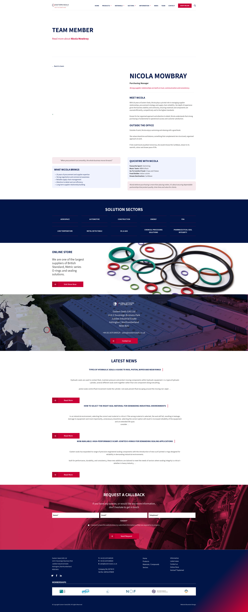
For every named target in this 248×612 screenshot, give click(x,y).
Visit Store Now (69, 284)
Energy (153, 219)
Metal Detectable (94, 231)
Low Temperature (65, 231)
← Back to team (58, 66)
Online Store (174, 567)
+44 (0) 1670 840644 (106, 561)
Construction (124, 219)
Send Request (126, 536)
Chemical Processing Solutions (153, 231)
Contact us (126, 341)
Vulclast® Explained (177, 570)
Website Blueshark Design (188, 604)
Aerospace (65, 219)
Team (163, 6)
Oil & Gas (124, 231)
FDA (182, 219)
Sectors (131, 6)
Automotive (94, 219)
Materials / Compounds (151, 564)
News (156, 6)
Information (144, 6)
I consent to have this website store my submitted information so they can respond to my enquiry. (125, 525)
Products (106, 6)
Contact (171, 6)
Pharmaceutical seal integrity (183, 231)
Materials (119, 6)
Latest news (174, 561)
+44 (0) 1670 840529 (111, 332)
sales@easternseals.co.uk (133, 332)
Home (97, 6)
